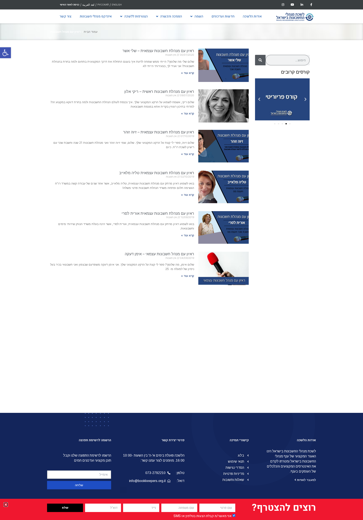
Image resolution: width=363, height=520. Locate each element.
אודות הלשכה (252, 16)
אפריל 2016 (292, 330)
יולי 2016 (294, 320)
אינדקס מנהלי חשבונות (96, 16)
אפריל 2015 (292, 375)
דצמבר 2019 (291, 189)
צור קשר (65, 16)
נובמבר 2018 (291, 219)
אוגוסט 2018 (292, 224)
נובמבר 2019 (291, 194)
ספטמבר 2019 (290, 204)
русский (103, 4)
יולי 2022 (294, 159)
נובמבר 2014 (291, 396)
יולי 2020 (294, 174)
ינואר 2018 (293, 249)
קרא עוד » (187, 73)
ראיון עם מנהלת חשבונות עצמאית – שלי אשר (158, 51)
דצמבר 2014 (291, 390)
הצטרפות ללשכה (136, 16)
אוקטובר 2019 (291, 199)
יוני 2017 (295, 269)
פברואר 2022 (291, 169)
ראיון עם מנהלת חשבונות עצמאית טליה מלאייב (156, 173)
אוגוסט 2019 (292, 209)
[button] (5, 52)
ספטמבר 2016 (290, 310)
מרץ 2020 (293, 179)
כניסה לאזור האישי (69, 4)
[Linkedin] (301, 4)
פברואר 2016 (291, 340)
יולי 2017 (294, 264)
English (117, 4)
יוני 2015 (295, 370)
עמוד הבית (90, 31)
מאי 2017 (294, 275)
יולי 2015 (294, 365)
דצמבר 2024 (291, 148)
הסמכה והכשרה (171, 16)
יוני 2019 (295, 214)
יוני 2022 (294, 164)
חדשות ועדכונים (223, 16)
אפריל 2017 (292, 280)
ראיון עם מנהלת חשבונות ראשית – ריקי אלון (159, 91)
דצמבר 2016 (291, 300)
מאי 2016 (294, 325)
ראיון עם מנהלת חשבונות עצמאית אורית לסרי (158, 213)
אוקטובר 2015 (291, 350)
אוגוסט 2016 (292, 315)
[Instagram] (283, 4)
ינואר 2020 (293, 184)
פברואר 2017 (291, 290)
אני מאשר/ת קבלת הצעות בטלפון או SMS (202, 516)
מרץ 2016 (294, 335)
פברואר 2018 (291, 244)
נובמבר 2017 (291, 254)
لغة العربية (88, 4)
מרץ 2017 (294, 285)
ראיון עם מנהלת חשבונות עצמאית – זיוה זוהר (158, 132)
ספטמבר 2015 (290, 355)
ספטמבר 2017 (290, 259)
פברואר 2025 (291, 143)
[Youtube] (292, 4)
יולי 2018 (294, 229)
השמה (199, 16)
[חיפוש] (260, 60)
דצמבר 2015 (291, 345)
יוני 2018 (295, 234)
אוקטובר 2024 (290, 153)
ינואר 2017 (293, 295)
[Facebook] (311, 4)
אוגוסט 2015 (292, 360)
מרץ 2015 (294, 380)
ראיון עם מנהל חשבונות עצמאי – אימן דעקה (159, 254)
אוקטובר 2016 (291, 305)
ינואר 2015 (293, 385)
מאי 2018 (294, 239)
